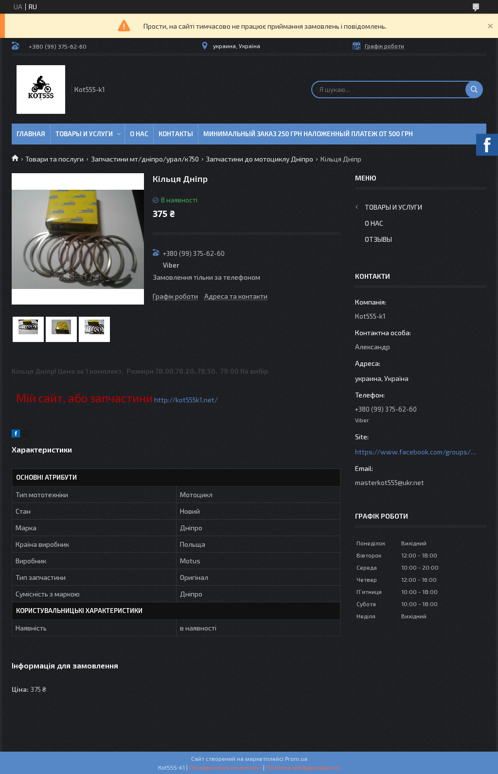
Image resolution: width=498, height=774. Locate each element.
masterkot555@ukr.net (389, 482)
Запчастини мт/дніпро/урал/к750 (145, 159)
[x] (26, 435)
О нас (139, 134)
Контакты (176, 134)
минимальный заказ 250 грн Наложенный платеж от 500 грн (308, 134)
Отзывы (378, 239)
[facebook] (16, 435)
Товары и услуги (84, 134)
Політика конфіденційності (303, 767)
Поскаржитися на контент (225, 767)
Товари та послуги (54, 159)
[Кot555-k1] (41, 89)
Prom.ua (296, 758)
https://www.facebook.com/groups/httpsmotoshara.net (416, 452)
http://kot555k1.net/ (186, 400)
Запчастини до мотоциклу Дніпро (259, 159)
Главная (31, 134)
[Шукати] (474, 89)
